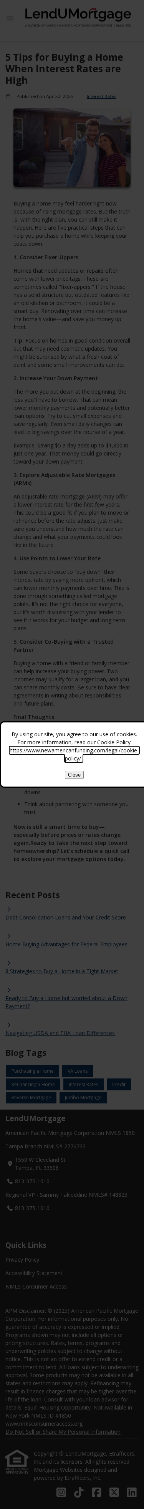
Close (74, 775)
